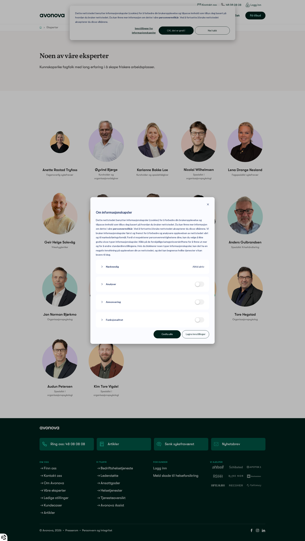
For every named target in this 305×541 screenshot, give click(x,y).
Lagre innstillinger (195, 334)
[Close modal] (208, 205)
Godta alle (167, 334)
